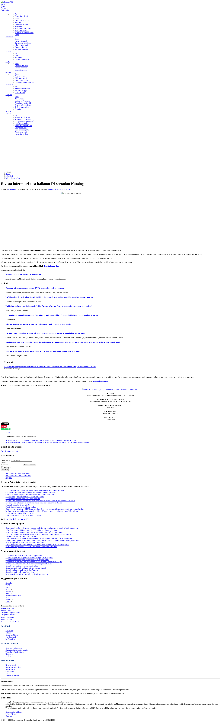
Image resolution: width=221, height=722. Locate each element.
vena (7, 587)
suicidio (8, 591)
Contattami (9, 716)
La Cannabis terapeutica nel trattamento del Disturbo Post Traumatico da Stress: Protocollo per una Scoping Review (50, 367)
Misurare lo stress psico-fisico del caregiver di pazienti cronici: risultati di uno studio (38, 324)
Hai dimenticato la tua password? (18, 474)
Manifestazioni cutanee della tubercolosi (20, 513)
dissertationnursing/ (51, 266)
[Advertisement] (110, 153)
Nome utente (5, 460)
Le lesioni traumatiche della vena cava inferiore (23, 499)
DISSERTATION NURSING (23, 274)
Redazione (12, 189)
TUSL (8, 585)
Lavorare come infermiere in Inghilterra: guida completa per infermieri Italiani (34, 503)
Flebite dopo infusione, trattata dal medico (21, 507)
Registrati (9, 478)
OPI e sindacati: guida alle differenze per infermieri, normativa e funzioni (32, 492)
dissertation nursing (100, 381)
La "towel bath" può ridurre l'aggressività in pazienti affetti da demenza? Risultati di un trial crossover (46, 333)
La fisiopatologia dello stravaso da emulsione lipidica (25, 497)
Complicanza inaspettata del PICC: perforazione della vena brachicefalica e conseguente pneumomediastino (45, 509)
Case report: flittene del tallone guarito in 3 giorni (23, 515)
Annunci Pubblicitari (13, 595)
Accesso (5, 469)
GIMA (8, 589)
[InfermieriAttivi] (7, 2)
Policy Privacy (11, 714)
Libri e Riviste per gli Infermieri (59, 189)
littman (8, 602)
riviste (8, 432)
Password (4, 462)
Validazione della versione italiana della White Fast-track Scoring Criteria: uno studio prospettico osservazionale (49, 306)
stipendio (9, 583)
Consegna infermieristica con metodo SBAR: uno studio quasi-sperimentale (35, 288)
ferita (7, 597)
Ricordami (7, 467)
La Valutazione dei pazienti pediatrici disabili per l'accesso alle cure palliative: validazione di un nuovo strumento (49, 297)
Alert (7, 593)
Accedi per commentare (9, 451)
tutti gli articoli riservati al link (16, 519)
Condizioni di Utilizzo (14, 712)
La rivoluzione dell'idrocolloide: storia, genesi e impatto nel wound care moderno (35, 490)
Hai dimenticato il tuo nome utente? (18, 476)
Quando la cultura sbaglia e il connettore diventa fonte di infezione (30, 495)
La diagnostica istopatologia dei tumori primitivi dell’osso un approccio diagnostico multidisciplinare (42, 511)
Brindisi (8, 599)
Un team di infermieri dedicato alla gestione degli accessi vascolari (43, 351)
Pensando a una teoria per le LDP (18, 505)
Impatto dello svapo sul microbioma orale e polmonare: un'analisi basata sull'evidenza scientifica (40, 501)
